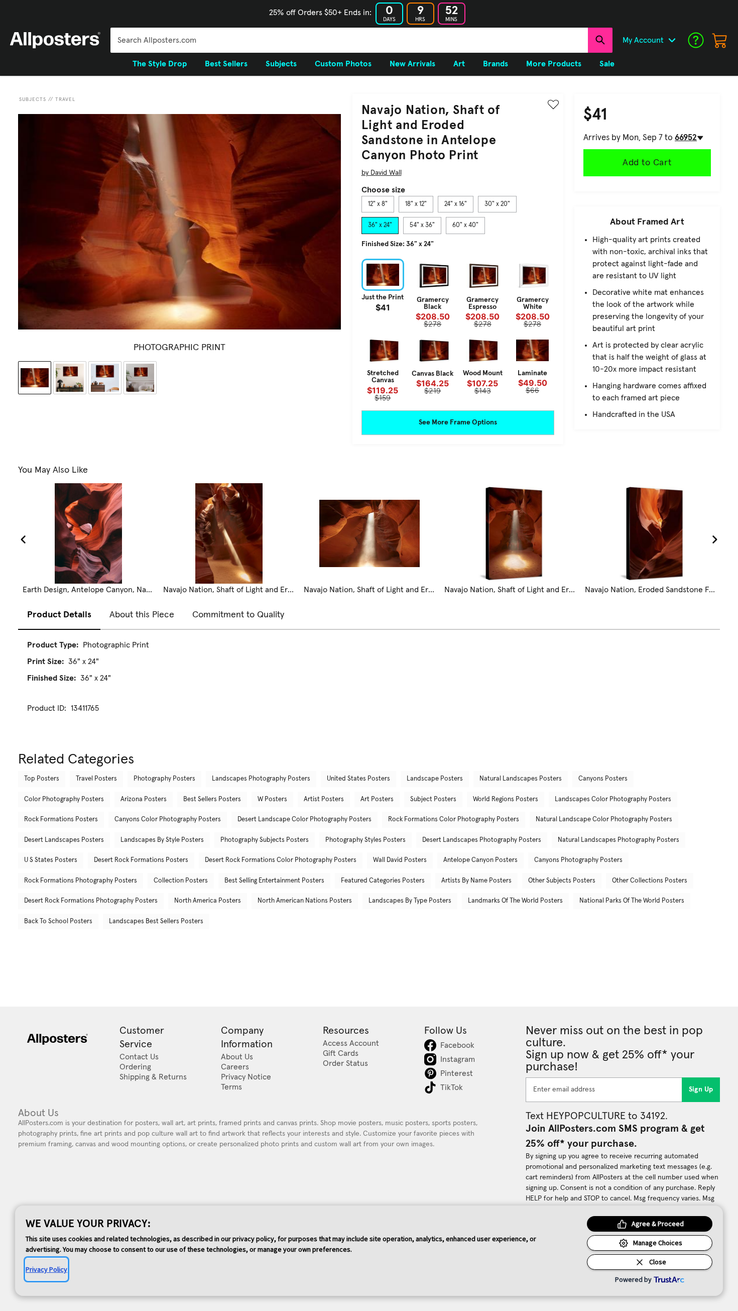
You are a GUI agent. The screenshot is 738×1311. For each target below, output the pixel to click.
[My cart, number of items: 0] (720, 40)
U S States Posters (50, 860)
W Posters (272, 799)
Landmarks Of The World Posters (515, 901)
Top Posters (41, 779)
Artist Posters (324, 799)
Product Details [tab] (59, 614)
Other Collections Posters (649, 881)
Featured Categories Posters (383, 881)
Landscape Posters (435, 779)
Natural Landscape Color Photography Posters (604, 819)
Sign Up (701, 1089)
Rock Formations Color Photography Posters (453, 819)
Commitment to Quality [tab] (238, 614)
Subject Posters (433, 799)
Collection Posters (181, 881)
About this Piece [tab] (141, 614)
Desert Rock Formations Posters (141, 860)
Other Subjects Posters (561, 881)
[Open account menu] (672, 40)
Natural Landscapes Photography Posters (618, 840)
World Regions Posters (505, 799)
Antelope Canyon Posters (480, 860)
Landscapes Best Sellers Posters (156, 921)
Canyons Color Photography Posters (167, 819)
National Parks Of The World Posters (631, 901)
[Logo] (55, 40)
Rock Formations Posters (61, 819)
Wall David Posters (400, 860)
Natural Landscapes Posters (520, 779)
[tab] (377, 204)
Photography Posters (164, 779)
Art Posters (377, 799)
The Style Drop (160, 64)
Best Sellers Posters (212, 799)
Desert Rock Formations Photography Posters (91, 901)
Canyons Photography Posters (578, 860)
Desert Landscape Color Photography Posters (304, 819)
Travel (65, 99)
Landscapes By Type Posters (409, 901)
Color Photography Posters (64, 799)
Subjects (32, 99)
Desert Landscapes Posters (64, 840)
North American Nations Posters (305, 901)
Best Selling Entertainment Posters (274, 881)
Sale (606, 64)
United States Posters (358, 779)
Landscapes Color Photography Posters (613, 799)
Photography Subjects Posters (264, 840)
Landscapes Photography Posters (261, 779)
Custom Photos (343, 64)
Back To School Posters (58, 921)
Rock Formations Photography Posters (80, 881)
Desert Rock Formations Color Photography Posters (280, 860)
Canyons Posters (603, 779)
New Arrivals (412, 64)
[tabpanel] (457, 330)
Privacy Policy (46, 1269)
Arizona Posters (143, 799)
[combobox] (349, 40)
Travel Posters (96, 779)
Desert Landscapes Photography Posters (481, 840)
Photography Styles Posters (365, 840)
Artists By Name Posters (476, 881)
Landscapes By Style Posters (162, 840)
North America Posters (207, 901)
